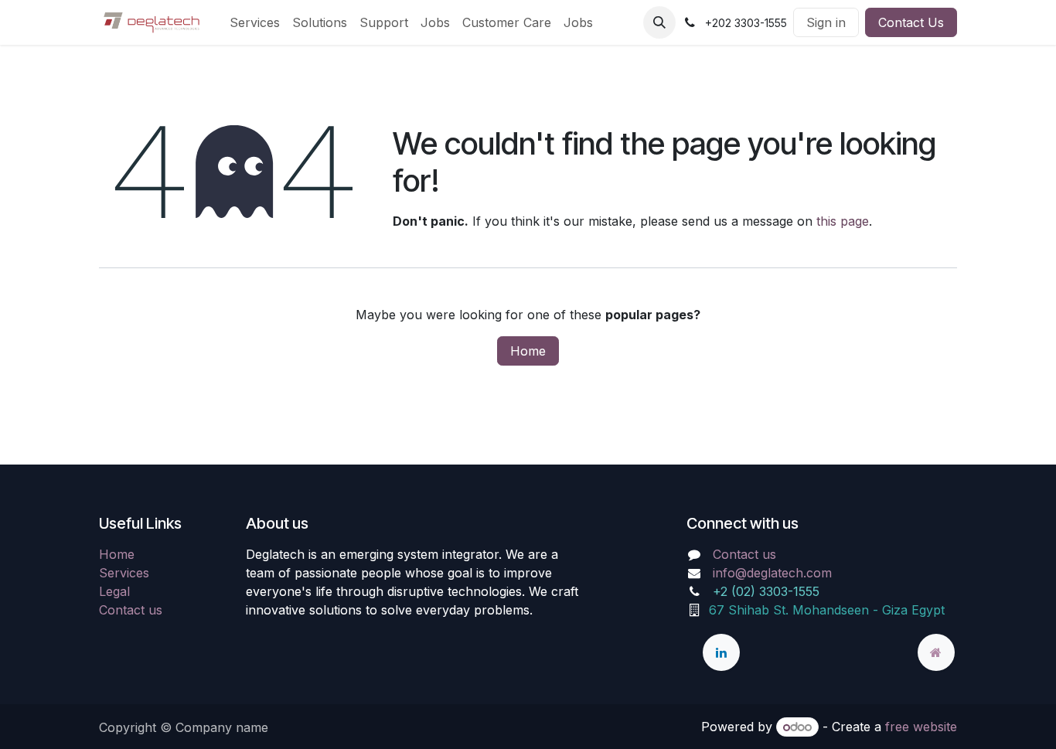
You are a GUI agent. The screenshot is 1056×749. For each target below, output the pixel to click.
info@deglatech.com (772, 572)
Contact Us (911, 22)
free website (921, 726)
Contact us (130, 610)
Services (124, 572)
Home (528, 351)
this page (842, 221)
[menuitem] (254, 22)
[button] (659, 22)
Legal (114, 591)
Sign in (826, 22)
